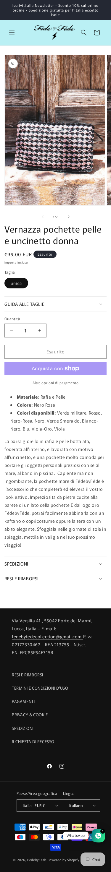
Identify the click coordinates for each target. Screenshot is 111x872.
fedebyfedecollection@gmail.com (47, 636)
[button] (11, 32)
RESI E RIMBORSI (27, 675)
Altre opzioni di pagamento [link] (55, 382)
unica (19, 284)
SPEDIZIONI (22, 728)
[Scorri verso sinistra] (42, 216)
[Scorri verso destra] (68, 216)
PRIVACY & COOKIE (30, 714)
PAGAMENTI (23, 701)
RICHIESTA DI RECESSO (33, 741)
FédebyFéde (37, 859)
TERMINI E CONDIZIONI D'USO (40, 688)
